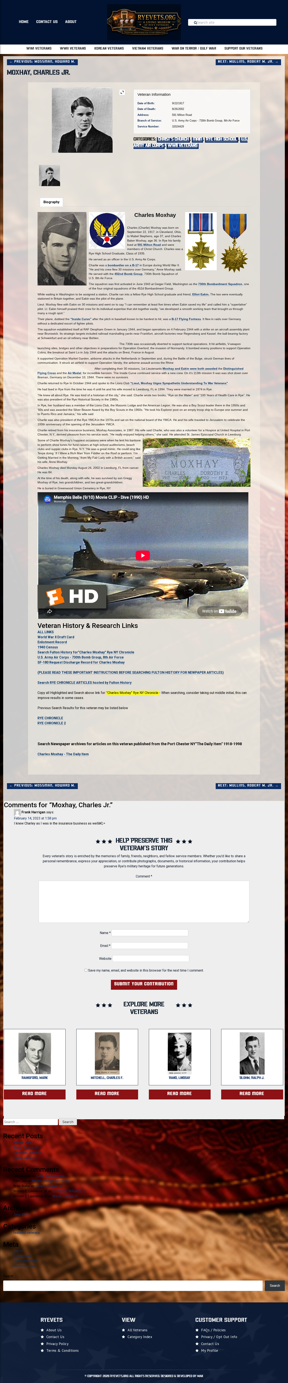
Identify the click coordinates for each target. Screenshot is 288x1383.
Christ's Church (173, 139)
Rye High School (221, 139)
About (71, 22)
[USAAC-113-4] (112, 172)
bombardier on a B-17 (123, 265)
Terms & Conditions (62, 1350)
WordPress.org (24, 1266)
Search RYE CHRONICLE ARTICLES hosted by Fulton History (85, 683)
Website (105, 959)
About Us (54, 1330)
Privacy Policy (57, 1343)
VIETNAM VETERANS (147, 48)
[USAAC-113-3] (82, 172)
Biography (51, 202)
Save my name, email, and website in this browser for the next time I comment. (146, 970)
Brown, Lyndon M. (65, 1196)
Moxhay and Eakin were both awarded (190, 368)
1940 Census (48, 647)
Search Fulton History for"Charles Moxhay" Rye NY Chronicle (86, 652)
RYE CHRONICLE (50, 718)
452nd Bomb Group (128, 274)
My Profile (209, 1350)
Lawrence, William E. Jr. (69, 1191)
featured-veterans (26, 1233)
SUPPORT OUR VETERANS (243, 48)
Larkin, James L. (25, 1158)
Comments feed (25, 1261)
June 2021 (21, 1215)
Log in (17, 1251)
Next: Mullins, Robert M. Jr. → (248, 62)
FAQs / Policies (213, 1330)
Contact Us (47, 22)
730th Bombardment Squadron (220, 284)
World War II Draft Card (56, 637)
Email (105, 946)
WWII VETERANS (73, 48)
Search (8, 1276)
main (197, 139)
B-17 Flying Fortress (186, 319)
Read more (34, 1094)
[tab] (51, 202)
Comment (144, 876)
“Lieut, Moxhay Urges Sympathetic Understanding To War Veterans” (179, 383)
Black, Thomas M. (26, 1148)
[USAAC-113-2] (52, 175)
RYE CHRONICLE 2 (52, 723)
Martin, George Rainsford (50, 1181)
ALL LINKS (46, 632)
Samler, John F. (24, 1143)
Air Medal (74, 373)
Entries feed (22, 1256)
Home (24, 22)
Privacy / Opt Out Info (219, 1336)
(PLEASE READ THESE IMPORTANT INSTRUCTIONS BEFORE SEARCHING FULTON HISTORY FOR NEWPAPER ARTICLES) (131, 673)
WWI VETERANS (38, 48)
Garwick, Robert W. (48, 1186)
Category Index (140, 1336)
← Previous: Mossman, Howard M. (42, 62)
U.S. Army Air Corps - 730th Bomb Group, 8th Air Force (81, 657)
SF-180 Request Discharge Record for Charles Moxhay (81, 662)
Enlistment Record (52, 642)
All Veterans (137, 1330)
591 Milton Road (149, 244)
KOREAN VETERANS (109, 48)
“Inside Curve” (81, 319)
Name (105, 933)
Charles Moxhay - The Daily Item (63, 754)
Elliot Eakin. (200, 294)
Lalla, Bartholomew (51, 1176)
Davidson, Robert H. (27, 1153)
